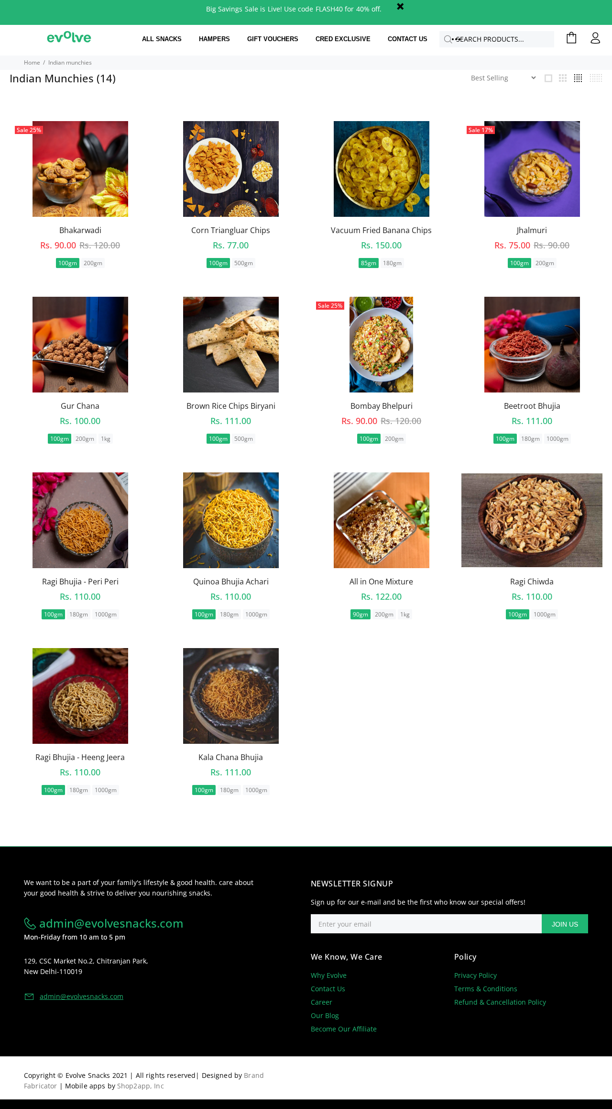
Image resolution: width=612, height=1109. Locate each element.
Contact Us (328, 988)
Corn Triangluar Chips (230, 230)
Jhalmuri (532, 230)
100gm (67, 263)
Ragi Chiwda (532, 581)
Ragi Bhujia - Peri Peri (80, 581)
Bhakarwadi (80, 230)
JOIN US (565, 924)
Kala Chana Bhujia (230, 757)
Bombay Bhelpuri (381, 406)
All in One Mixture (381, 581)
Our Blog (325, 1015)
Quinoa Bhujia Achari (231, 581)
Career (321, 1002)
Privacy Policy (475, 975)
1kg (105, 439)
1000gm (557, 439)
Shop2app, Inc (140, 1085)
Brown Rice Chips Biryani (230, 406)
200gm (93, 263)
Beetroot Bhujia (532, 406)
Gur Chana (80, 406)
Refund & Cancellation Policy (500, 1002)
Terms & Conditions (485, 988)
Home (32, 62)
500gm (243, 263)
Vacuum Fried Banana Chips (381, 230)
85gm (368, 263)
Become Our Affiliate (344, 1028)
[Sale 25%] (381, 344)
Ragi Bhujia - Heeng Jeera (80, 757)
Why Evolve (329, 975)
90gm (360, 614)
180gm (392, 263)
